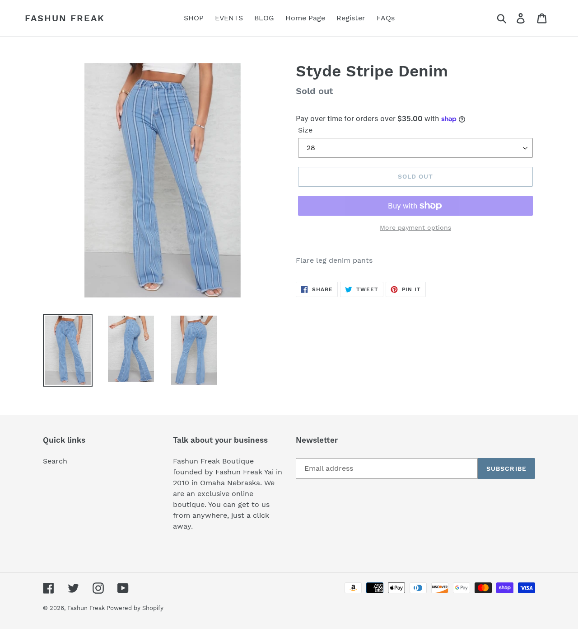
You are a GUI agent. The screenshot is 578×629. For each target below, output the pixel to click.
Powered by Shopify (135, 608)
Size (305, 130)
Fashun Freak (65, 18)
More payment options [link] (415, 227)
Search (55, 461)
